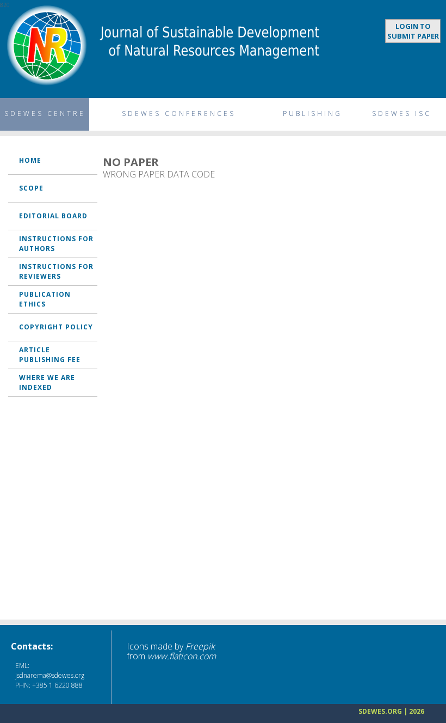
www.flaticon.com (181, 656)
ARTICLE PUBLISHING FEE (49, 354)
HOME (30, 160)
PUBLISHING (312, 113)
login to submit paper (413, 31)
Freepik (200, 646)
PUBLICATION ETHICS (45, 299)
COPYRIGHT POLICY (56, 327)
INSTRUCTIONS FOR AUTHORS (56, 243)
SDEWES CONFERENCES (179, 113)
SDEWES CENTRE (44, 113)
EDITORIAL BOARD (53, 215)
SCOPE (31, 188)
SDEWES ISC (401, 113)
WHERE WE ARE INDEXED (47, 382)
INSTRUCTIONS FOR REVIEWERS (56, 271)
